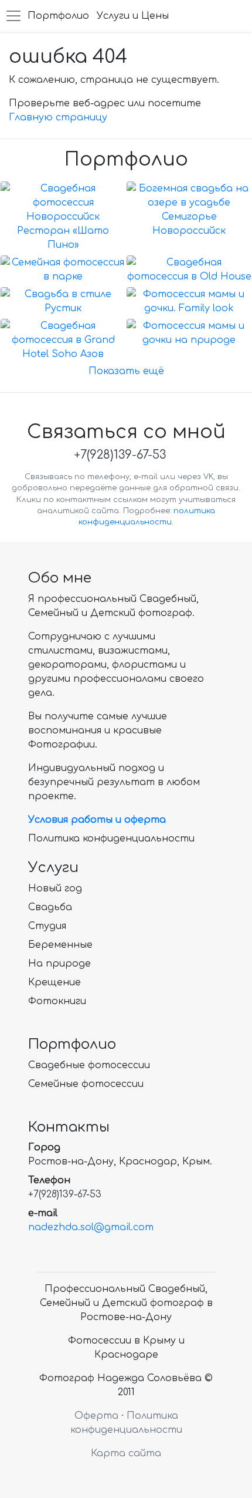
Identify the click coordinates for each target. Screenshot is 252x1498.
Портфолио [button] (58, 16)
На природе (59, 963)
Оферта (96, 1416)
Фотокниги (57, 1001)
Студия (47, 926)
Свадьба (50, 907)
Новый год (55, 888)
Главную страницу (58, 117)
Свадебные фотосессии (89, 1065)
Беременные (60, 945)
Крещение (54, 982)
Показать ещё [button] (126, 371)
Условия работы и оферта (97, 819)
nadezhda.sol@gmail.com (91, 1227)
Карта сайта (126, 1453)
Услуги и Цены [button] (133, 16)
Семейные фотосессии (86, 1084)
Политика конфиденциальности (111, 838)
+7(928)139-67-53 (120, 455)
